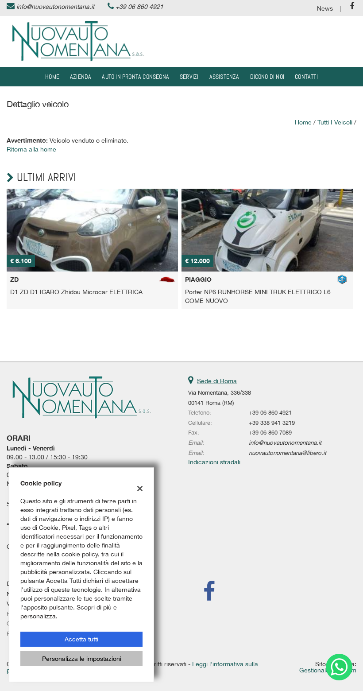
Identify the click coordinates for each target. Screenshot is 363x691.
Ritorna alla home (31, 149)
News (325, 8)
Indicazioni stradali (214, 462)
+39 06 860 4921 (139, 6)
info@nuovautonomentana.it (55, 6)
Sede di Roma (217, 380)
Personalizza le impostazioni (81, 658)
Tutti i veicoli (334, 122)
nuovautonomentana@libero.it (287, 452)
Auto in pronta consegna (135, 77)
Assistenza (224, 77)
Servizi (189, 77)
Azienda (80, 77)
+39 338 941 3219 (272, 422)
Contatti (306, 77)
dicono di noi (267, 77)
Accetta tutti (81, 639)
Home (52, 77)
